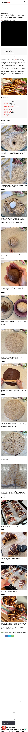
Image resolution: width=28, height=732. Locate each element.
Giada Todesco (6, 20)
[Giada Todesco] (2, 20)
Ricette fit (18, 632)
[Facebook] (6, 636)
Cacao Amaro (7, 115)
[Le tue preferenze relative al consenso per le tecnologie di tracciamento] (25, 729)
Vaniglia (6, 109)
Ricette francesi (23, 632)
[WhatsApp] (12, 636)
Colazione (10, 632)
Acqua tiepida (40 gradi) (10, 106)
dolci (16, 59)
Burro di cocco (7, 112)
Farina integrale (7, 101)
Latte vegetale (7, 105)
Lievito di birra (7, 111)
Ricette (3, 13)
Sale (5, 114)
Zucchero (6, 108)
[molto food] (5, 2)
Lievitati (14, 632)
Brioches (6, 632)
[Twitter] (9, 636)
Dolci (7, 13)
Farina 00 (6, 103)
